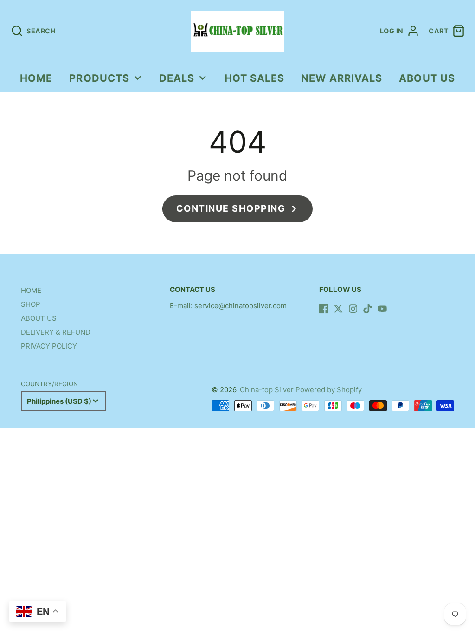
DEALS (176, 78)
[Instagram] (353, 308)
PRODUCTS (99, 78)
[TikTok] (367, 308)
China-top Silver (267, 389)
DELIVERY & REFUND (55, 332)
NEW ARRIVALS (341, 78)
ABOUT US (427, 78)
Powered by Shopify (328, 389)
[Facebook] (323, 308)
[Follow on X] (338, 308)
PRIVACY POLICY (49, 346)
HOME (36, 78)
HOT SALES (255, 78)
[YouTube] (382, 308)
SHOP (30, 304)
